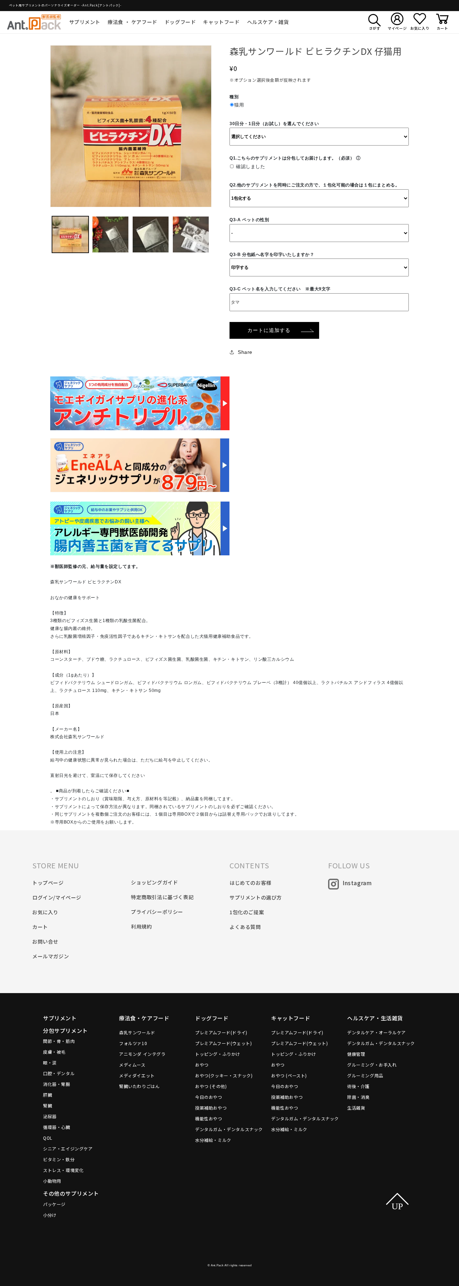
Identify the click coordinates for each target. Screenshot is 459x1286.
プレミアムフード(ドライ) (221, 1032)
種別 (234, 96)
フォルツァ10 (133, 1043)
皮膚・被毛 (54, 1052)
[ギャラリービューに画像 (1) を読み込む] (70, 234)
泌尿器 (50, 1116)
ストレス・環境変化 (63, 1170)
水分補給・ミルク (213, 1140)
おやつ (202, 1065)
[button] (85, 21)
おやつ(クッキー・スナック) (223, 1075)
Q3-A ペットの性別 (249, 219)
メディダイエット (137, 1075)
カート (40, 926)
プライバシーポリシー (157, 911)
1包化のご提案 (247, 912)
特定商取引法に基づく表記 (162, 897)
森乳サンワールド (137, 1032)
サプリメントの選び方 (256, 897)
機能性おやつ (208, 1118)
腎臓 (47, 1105)
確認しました (250, 166)
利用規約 (141, 926)
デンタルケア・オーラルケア (376, 1032)
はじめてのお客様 (250, 882)
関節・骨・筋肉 (59, 1041)
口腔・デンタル (59, 1073)
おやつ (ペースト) (289, 1075)
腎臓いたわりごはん (139, 1086)
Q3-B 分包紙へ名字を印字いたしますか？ (272, 254)
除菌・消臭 (358, 1097)
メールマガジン (50, 956)
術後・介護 (358, 1086)
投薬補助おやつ (211, 1108)
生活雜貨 (356, 1108)
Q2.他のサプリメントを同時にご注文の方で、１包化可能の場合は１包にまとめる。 (314, 185)
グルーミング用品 (365, 1075)
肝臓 (47, 1095)
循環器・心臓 (56, 1127)
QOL (47, 1138)
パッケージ (54, 1204)
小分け (50, 1215)
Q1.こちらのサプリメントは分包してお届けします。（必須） (292, 158)
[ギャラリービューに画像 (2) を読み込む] (110, 234)
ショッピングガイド (154, 882)
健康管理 (356, 1054)
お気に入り (45, 912)
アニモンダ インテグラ (142, 1054)
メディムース (132, 1065)
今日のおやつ (208, 1097)
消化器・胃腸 (56, 1084)
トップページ (48, 882)
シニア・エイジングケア (68, 1148)
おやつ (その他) (211, 1086)
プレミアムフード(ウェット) (223, 1043)
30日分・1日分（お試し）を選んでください (274, 123)
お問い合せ (45, 941)
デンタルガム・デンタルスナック (229, 1129)
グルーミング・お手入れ (372, 1065)
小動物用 (52, 1181)
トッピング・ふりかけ (217, 1054)
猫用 (239, 105)
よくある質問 (245, 926)
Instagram (357, 882)
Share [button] (245, 352)
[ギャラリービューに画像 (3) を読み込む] (150, 234)
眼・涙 (50, 1062)
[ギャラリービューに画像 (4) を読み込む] (190, 234)
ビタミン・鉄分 (59, 1159)
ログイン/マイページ (56, 897)
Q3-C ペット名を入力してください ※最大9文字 (280, 288)
